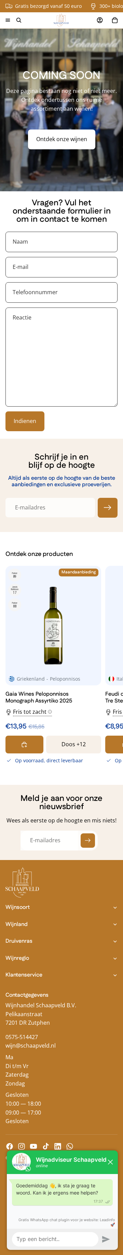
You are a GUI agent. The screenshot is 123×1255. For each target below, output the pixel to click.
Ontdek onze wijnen (61, 139)
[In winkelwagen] (24, 744)
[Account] (99, 20)
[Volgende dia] (110, 665)
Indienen (25, 421)
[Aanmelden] (108, 508)
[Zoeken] (19, 20)
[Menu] (8, 20)
